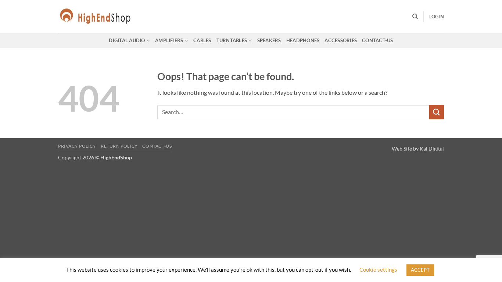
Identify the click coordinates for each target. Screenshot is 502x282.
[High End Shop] (95, 16)
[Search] (415, 17)
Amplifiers (169, 40)
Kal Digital (432, 148)
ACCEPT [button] (420, 270)
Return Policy (119, 146)
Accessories (340, 40)
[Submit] (436, 112)
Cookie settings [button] (378, 269)
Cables (202, 40)
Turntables (231, 40)
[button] (436, 16)
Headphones (303, 40)
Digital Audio (127, 40)
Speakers (269, 40)
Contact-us (377, 40)
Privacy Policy (77, 146)
